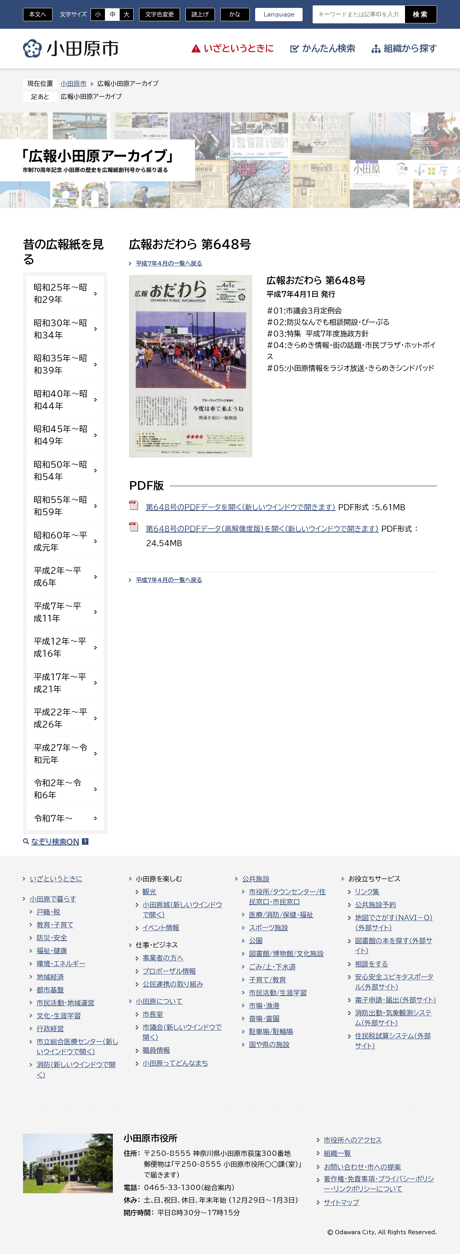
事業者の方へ (163, 958)
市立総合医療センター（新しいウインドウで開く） (77, 1046)
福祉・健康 (52, 951)
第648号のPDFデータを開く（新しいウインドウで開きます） (241, 507)
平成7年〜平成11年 (57, 612)
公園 (256, 940)
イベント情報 (161, 928)
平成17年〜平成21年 (60, 683)
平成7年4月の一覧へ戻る (169, 263)
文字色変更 (159, 14)
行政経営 (50, 1028)
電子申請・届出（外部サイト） (395, 1000)
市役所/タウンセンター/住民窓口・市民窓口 (287, 897)
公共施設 (256, 879)
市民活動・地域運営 (66, 1003)
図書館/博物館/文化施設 (286, 953)
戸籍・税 (48, 912)
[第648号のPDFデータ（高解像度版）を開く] (133, 526)
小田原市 (70, 48)
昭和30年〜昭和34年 (60, 329)
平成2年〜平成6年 (57, 576)
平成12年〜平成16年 (60, 647)
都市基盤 (50, 990)
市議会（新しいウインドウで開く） (182, 1032)
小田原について (159, 1001)
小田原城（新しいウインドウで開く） (182, 910)
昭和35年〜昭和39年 (60, 364)
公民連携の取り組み (173, 984)
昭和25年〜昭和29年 (60, 293)
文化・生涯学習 (59, 1016)
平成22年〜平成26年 (60, 718)
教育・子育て (55, 925)
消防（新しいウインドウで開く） (76, 1069)
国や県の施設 (269, 1044)
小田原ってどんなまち (175, 1063)
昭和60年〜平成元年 (60, 541)
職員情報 (156, 1050)
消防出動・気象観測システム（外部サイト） (393, 1018)
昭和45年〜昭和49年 (61, 435)
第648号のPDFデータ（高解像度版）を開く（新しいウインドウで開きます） (262, 528)
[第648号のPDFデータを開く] (133, 505)
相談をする (371, 964)
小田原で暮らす (53, 899)
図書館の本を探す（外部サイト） (393, 945)
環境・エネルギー (61, 963)
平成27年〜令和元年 (60, 753)
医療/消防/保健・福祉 (281, 915)
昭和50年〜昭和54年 (60, 470)
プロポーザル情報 (169, 971)
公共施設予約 (375, 905)
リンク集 (367, 892)
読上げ (200, 14)
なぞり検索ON (55, 841)
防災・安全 (52, 938)
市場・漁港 (264, 1005)
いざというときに (56, 879)
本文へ (37, 14)
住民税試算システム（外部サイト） (393, 1041)
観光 (149, 892)
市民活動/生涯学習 (278, 993)
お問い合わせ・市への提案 (362, 1167)
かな (230, 14)
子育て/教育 (267, 980)
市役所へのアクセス (353, 1140)
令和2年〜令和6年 (57, 789)
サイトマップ (341, 1202)
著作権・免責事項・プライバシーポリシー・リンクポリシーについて (379, 1184)
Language (279, 14)
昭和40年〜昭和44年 (61, 399)
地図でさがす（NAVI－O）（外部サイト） (394, 922)
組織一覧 (337, 1153)
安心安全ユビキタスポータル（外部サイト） (394, 982)
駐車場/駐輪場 (271, 1031)
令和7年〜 (53, 818)
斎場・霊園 (264, 1018)
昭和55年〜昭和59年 (60, 505)
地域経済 (50, 977)
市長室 (153, 1014)
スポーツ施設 (268, 928)
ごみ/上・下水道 (272, 967)
